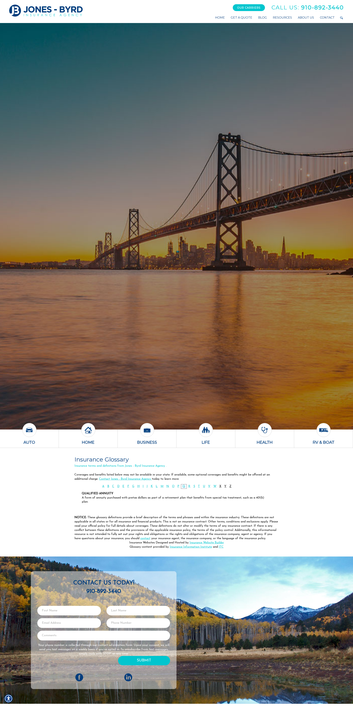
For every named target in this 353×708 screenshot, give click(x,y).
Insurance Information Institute (191, 546)
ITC (221, 546)
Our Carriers (249, 7)
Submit (144, 660)
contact (145, 538)
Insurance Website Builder (207, 542)
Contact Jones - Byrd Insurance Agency (125, 479)
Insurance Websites (142, 542)
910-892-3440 (307, 7)
